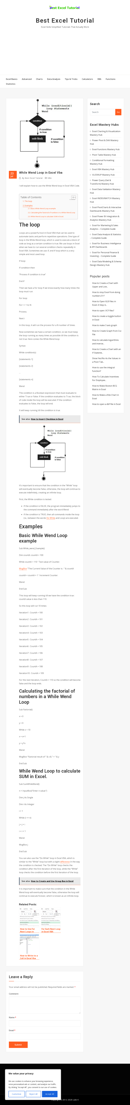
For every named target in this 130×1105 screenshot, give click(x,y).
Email (12, 1030)
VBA (99, 79)
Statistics (10, 83)
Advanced (27, 79)
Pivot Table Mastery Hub (104, 154)
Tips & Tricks (71, 79)
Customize (16, 1094)
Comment (14, 993)
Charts (39, 79)
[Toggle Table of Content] (72, 197)
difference (65, 861)
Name (12, 1017)
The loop (28, 201)
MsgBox (23, 568)
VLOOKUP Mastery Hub (103, 174)
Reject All (33, 1094)
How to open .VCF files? (103, 310)
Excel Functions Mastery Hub (106, 149)
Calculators (87, 79)
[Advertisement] (66, 51)
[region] (33, 1084)
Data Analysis (53, 79)
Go (118, 112)
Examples (29, 205)
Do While (50, 518)
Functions (110, 79)
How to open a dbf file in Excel (106, 404)
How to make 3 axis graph (104, 325)
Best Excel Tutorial (65, 20)
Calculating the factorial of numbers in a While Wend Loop (53, 212)
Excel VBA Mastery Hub (103, 169)
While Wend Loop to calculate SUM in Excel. (47, 216)
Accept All (49, 1094)
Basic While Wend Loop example (43, 208)
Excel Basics (11, 79)
